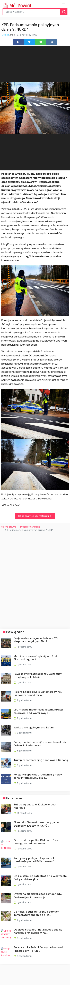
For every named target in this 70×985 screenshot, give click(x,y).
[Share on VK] (51, 42)
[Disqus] (35, 578)
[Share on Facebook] (18, 42)
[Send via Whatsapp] (40, 42)
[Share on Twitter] (29, 42)
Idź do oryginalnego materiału (33, 516)
